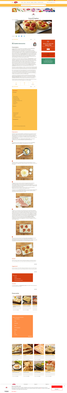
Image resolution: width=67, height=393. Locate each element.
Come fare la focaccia (17, 278)
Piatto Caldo (16, 323)
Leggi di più (35, 271)
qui (40, 388)
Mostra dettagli (14, 391)
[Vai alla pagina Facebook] (52, 0)
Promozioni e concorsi (40, 2)
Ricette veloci (28, 2)
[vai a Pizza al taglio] (36, 300)
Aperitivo (15, 329)
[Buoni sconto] (51, 2)
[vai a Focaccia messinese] (39, 366)
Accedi (48, 49)
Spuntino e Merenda (17, 327)
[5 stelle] (17, 39)
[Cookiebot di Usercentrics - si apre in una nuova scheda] (6, 391)
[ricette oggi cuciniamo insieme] (33, 10)
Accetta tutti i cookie (57, 386)
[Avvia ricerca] (44, 5)
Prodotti (22, 2)
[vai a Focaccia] (28, 349)
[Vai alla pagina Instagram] (53, 0)
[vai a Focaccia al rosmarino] (26, 300)
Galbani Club (48, 2)
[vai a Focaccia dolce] (50, 366)
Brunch (15, 325)
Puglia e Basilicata (17, 318)
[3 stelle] (15, 39)
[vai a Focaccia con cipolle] (39, 349)
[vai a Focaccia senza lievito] (17, 366)
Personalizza (56, 389)
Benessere (32, 2)
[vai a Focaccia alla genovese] (17, 349)
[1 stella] (13, 39)
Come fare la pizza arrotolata (18, 280)
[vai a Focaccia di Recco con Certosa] (17, 300)
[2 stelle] (14, 39)
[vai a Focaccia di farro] (28, 366)
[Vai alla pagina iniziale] (16, 2)
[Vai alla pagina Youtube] (54, 0)
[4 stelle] (16, 39)
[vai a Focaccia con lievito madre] (50, 349)
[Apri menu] (12, 2)
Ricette (25, 2)
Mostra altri (30, 336)
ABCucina (35, 2)
